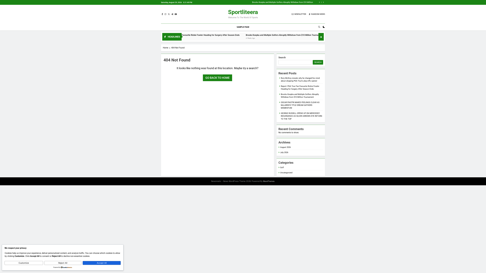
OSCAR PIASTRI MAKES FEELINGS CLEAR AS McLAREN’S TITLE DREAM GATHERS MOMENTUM (300, 105)
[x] (169, 14)
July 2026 (284, 152)
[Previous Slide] (319, 2)
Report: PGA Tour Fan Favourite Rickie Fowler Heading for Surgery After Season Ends (186, 35)
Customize (24, 263)
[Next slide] (323, 2)
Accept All (102, 263)
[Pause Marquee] (321, 37)
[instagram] (165, 14)
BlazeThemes (269, 181)
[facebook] (162, 14)
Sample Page (243, 27)
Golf (282, 167)
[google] (172, 14)
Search (282, 57)
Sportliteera (243, 12)
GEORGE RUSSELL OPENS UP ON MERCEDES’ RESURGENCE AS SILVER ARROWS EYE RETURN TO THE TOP (301, 116)
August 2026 (285, 147)
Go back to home (217, 77)
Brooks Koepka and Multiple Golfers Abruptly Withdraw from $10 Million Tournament (282, 2)
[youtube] (176, 14)
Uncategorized (286, 173)
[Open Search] (319, 27)
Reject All (62, 263)
